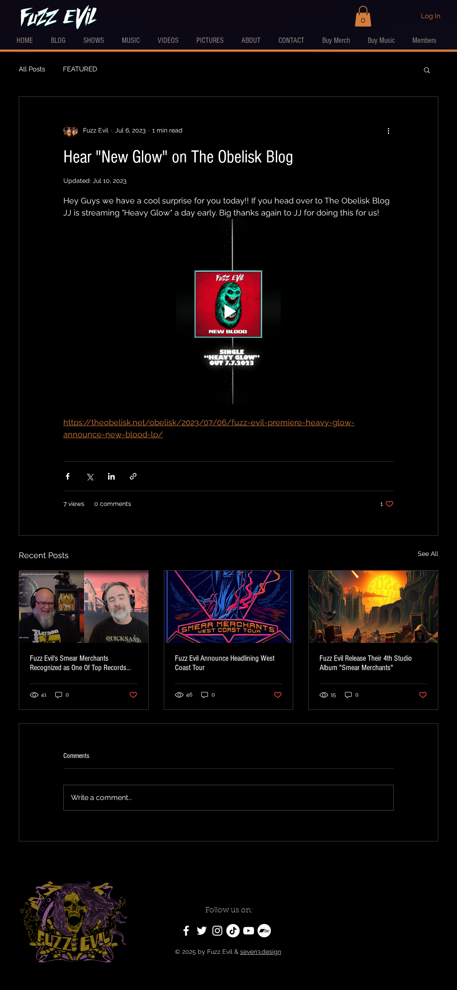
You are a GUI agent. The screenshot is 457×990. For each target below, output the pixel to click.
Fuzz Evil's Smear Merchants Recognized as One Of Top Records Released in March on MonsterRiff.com (83, 663)
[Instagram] (217, 930)
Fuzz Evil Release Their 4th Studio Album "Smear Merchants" (366, 663)
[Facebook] (186, 930)
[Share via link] (133, 476)
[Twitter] (201, 930)
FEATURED (80, 69)
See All (428, 553)
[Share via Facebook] (67, 476)
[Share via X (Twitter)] (89, 476)
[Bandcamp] (264, 930)
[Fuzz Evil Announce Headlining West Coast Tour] (228, 607)
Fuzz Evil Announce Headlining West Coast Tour (224, 663)
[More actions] (388, 130)
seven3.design (260, 951)
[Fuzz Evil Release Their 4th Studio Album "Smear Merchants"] (373, 607)
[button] (363, 16)
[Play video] (228, 311)
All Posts (32, 69)
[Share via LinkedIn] (111, 476)
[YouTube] (248, 930)
